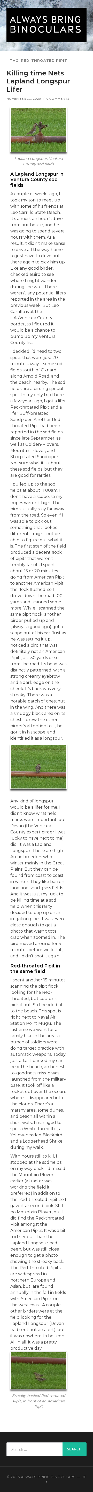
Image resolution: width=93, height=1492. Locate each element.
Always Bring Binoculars (48, 1477)
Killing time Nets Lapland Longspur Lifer (38, 81)
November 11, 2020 (23, 98)
